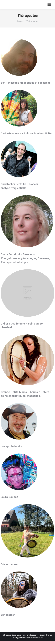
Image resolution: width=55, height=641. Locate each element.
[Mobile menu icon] (49, 4)
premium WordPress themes (30, 637)
